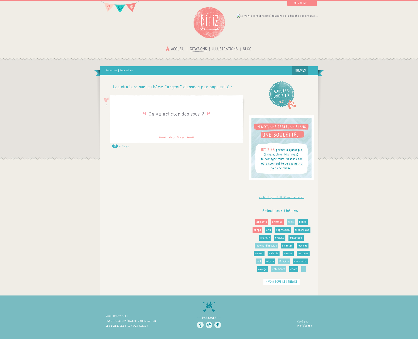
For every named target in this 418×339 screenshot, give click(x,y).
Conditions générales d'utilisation (131, 320)
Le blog (247, 48)
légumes (302, 245)
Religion (284, 261)
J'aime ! (106, 100)
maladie (273, 253)
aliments (261, 222)
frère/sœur (302, 230)
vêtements (278, 269)
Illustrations (225, 48)
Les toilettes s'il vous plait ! (127, 325)
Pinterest (133, 7)
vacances (300, 261)
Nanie (125, 146)
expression (283, 230)
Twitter (120, 7)
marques (303, 253)
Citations (198, 48)
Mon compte (302, 3)
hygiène (279, 238)
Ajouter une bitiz (281, 95)
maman (288, 253)
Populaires (126, 70)
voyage (262, 269)
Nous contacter (117, 316)
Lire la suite (176, 119)
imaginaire (296, 238)
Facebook (107, 7)
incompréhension (266, 245)
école (293, 269)
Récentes (111, 70)
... (303, 269)
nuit (259, 261)
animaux (277, 222)
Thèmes (300, 70)
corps (257, 230)
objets (270, 261)
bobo (291, 222)
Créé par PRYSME (304, 324)
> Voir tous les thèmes (281, 282)
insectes (287, 245)
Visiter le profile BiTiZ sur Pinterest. (281, 197)
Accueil (176, 48)
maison (259, 253)
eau (268, 230)
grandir (265, 238)
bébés (303, 222)
